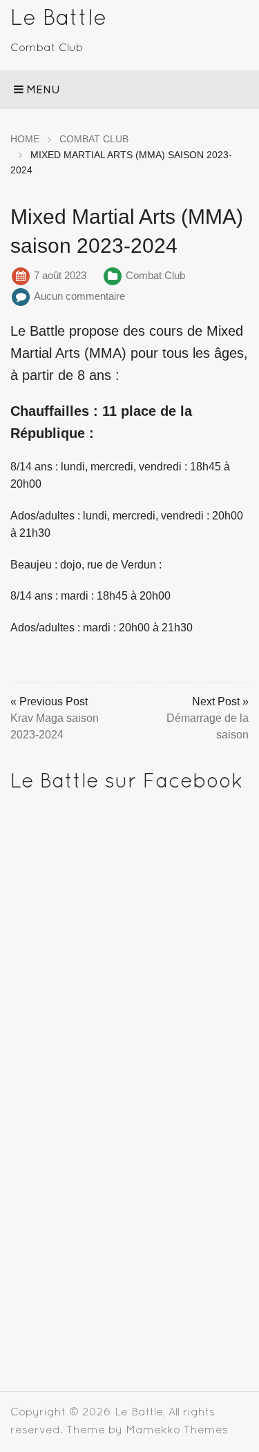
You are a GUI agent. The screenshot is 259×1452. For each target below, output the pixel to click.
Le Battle (58, 17)
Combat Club (155, 275)
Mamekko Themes (177, 1429)
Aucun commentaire (79, 296)
